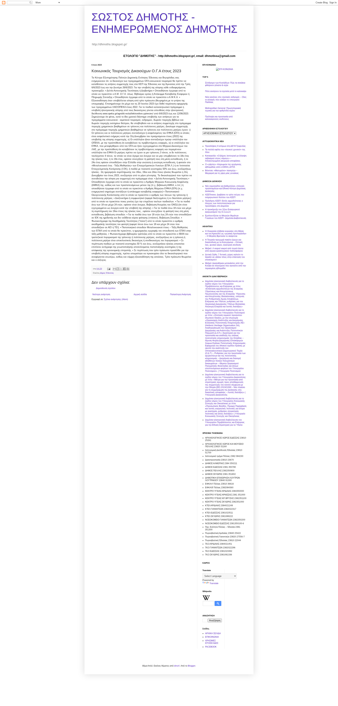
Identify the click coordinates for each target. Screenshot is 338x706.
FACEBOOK (211, 647)
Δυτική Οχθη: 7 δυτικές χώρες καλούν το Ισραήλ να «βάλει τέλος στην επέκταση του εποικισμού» (225, 257)
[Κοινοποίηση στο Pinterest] (128, 269)
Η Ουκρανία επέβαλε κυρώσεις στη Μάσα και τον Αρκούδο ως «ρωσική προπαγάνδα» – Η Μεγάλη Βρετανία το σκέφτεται (225, 234)
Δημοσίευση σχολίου (105, 288)
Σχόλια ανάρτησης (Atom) (116, 299)
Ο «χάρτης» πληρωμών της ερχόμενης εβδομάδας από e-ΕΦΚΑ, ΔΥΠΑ (223, 165)
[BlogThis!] (118, 269)
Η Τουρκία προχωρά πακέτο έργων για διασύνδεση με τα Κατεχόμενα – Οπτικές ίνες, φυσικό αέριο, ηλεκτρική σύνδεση (224, 242)
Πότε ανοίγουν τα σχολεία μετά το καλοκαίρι (225, 91)
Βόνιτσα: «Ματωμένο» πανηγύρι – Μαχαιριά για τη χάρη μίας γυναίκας (222, 171)
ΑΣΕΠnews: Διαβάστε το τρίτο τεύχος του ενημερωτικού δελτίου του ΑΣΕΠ (224, 195)
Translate (213, 583)
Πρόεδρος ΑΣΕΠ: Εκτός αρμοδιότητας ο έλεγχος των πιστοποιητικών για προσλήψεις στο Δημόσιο (224, 203)
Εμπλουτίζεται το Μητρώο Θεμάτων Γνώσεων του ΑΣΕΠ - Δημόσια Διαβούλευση (225, 216)
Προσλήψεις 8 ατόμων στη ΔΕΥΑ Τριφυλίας (225, 146)
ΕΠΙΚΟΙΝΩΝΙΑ (212, 637)
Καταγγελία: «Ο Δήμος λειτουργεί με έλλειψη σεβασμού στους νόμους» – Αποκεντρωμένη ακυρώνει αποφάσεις (225, 158)
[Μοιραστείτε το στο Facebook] (124, 269)
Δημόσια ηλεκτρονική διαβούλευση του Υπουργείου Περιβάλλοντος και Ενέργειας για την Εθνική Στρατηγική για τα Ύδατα (225, 422)
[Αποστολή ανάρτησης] (108, 269)
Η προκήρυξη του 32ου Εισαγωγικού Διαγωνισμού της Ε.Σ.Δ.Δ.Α (222, 210)
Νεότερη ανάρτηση (101, 294)
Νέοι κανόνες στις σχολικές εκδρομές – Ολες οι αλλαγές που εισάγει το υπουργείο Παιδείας (225, 99)
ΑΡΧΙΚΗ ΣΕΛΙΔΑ (213, 633)
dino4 (177, 666)
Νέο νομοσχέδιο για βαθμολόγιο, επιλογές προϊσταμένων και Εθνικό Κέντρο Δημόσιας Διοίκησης (225, 188)
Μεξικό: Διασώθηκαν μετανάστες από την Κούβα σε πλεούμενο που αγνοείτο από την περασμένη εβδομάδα (225, 266)
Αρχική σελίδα (140, 294)
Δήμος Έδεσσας (107, 273)
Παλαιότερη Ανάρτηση (180, 294)
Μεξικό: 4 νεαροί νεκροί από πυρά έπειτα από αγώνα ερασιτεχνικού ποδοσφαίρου (224, 249)
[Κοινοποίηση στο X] (121, 269)
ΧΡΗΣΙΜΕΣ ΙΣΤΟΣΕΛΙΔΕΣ (211, 641)
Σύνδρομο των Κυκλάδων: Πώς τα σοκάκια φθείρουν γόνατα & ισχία (225, 84)
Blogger (191, 666)
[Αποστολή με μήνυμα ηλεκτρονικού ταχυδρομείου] (114, 269)
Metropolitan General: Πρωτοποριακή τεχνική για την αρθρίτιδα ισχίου (223, 109)
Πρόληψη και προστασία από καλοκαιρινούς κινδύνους (219, 117)
